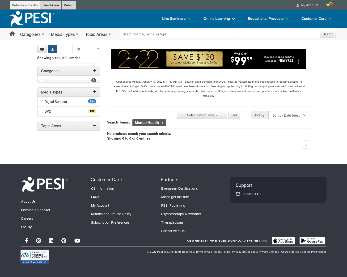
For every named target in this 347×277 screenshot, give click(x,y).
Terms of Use (204, 252)
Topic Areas (96, 34)
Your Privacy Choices (266, 252)
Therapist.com (172, 222)
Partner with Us (173, 230)
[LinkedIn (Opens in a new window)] (51, 240)
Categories (30, 34)
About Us (28, 201)
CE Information (102, 188)
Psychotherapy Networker (181, 213)
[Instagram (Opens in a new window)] (38, 240)
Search (328, 34)
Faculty (26, 226)
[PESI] (44, 184)
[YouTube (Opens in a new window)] (77, 240)
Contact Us (252, 193)
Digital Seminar (64, 101)
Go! (234, 115)
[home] (31, 19)
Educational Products (266, 18)
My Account (100, 205)
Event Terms (222, 252)
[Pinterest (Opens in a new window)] (64, 240)
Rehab (68, 5)
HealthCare (51, 5)
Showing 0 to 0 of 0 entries (58, 57)
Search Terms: (118, 122)
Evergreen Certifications (179, 188)
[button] (42, 49)
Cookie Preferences (313, 252)
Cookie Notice (290, 252)
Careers (27, 218)
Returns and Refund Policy (111, 213)
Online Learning (216, 18)
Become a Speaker (35, 209)
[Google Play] (312, 240)
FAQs (95, 196)
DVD (56, 111)
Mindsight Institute (175, 196)
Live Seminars (174, 18)
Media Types (63, 34)
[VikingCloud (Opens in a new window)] (35, 257)
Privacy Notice (241, 252)
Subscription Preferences (110, 222)
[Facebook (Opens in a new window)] (27, 240)
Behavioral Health (25, 5)
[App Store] (283, 240)
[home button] (12, 34)
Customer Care (313, 18)
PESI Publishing (173, 205)
